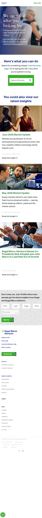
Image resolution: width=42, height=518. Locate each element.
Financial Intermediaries (7, 396)
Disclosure (14, 454)
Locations (4, 417)
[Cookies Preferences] (2, 514)
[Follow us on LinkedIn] (19, 458)
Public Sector (5, 389)
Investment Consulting (7, 372)
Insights (3, 406)
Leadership (4, 423)
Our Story (4, 437)
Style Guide (6, 451)
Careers (3, 420)
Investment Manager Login (8, 351)
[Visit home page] (14, 337)
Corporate (4, 393)
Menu (36, 4)
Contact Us (6, 361)
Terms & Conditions (6, 449)
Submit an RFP (5, 344)
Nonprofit (3, 399)
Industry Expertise (6, 383)
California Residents (16, 451)
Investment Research (7, 375)
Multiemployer (5, 386)
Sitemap (5, 454)
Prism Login (4, 348)
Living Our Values (6, 433)
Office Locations (6, 354)
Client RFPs (4, 430)
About (3, 414)
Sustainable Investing (7, 427)
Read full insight (9, 159)
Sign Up (6, 321)
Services (3, 368)
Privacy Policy (19, 449)
